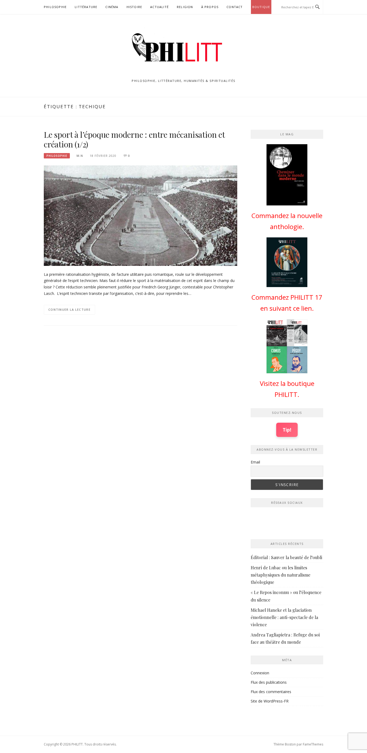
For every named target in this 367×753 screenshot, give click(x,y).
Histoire (134, 7)
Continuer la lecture (69, 309)
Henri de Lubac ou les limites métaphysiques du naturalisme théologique (280, 575)
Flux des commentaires (271, 691)
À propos (210, 7)
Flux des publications (269, 682)
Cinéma (111, 7)
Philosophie (55, 7)
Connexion (260, 672)
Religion (185, 7)
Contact (234, 7)
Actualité (159, 7)
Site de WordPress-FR (270, 701)
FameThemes (313, 744)
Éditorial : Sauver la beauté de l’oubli (286, 557)
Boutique (261, 7)
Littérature (86, 7)
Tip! (287, 429)
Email (255, 462)
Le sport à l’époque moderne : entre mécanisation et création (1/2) (134, 139)
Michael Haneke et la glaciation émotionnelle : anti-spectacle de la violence (284, 617)
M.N (80, 156)
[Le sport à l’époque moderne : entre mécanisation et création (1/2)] (140, 215)
